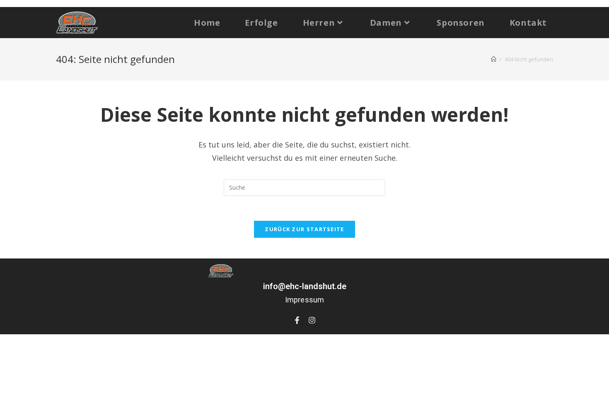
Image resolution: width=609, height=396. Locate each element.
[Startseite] (493, 59)
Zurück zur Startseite (304, 229)
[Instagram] (311, 320)
